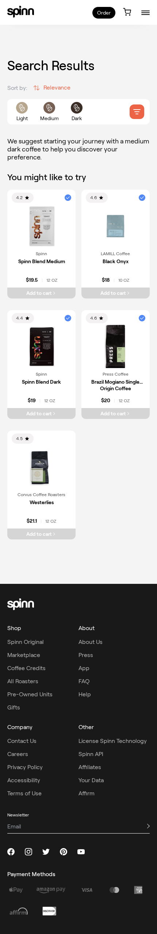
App (83, 668)
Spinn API (90, 754)
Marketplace (23, 655)
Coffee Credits (26, 668)
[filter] (137, 111)
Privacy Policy (25, 767)
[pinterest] (63, 851)
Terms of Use (24, 793)
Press (85, 655)
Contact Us (22, 741)
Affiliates (89, 767)
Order (104, 13)
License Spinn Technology (112, 741)
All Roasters (22, 681)
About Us (90, 642)
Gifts (13, 707)
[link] (20, 11)
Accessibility (23, 780)
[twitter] (46, 851)
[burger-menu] (145, 12)
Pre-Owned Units (30, 694)
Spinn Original (25, 642)
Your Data (91, 780)
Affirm (86, 793)
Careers (17, 754)
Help (84, 694)
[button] (68, 197)
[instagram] (28, 851)
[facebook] (11, 851)
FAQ (83, 681)
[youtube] (81, 851)
